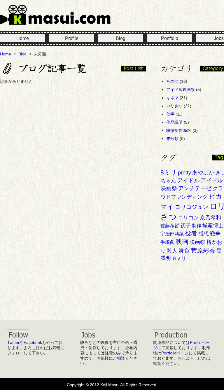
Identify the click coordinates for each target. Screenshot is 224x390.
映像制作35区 (178, 130)
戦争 (215, 234)
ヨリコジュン (191, 207)
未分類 (172, 138)
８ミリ (179, 258)
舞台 (184, 251)
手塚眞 (167, 242)
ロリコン (188, 218)
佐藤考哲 (169, 225)
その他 (172, 81)
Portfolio (169, 38)
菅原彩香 (203, 250)
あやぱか (203, 172)
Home (22, 38)
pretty (184, 173)
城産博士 (212, 225)
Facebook (33, 342)
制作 (196, 225)
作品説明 (174, 122)
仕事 (170, 114)
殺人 (172, 251)
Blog (120, 38)
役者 (191, 233)
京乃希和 (210, 218)
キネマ (172, 97)
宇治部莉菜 (172, 233)
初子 (185, 225)
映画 (182, 241)
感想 (203, 234)
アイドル (188, 180)
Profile (71, 38)
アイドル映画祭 (180, 89)
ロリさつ (174, 106)
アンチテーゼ (194, 188)
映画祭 (197, 242)
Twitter (13, 342)
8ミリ (168, 172)
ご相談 (119, 358)
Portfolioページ (175, 353)
